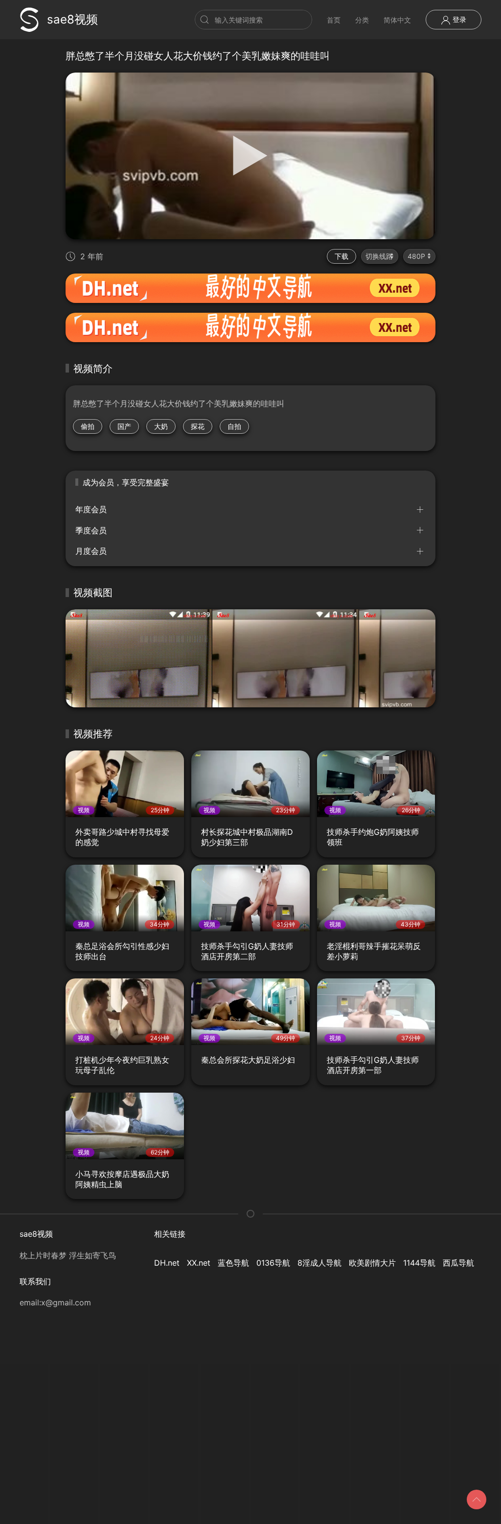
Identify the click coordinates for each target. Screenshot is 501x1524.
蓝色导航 (233, 1263)
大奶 (161, 426)
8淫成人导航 (319, 1263)
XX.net (198, 1263)
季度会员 (91, 530)
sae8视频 (72, 19)
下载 (341, 256)
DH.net (167, 1263)
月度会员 (91, 551)
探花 (198, 426)
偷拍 (87, 426)
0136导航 (273, 1263)
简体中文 (397, 20)
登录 (458, 19)
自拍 (234, 426)
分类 (362, 20)
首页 (334, 20)
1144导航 (419, 1263)
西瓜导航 (458, 1263)
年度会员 (91, 509)
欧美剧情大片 (372, 1263)
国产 (124, 426)
